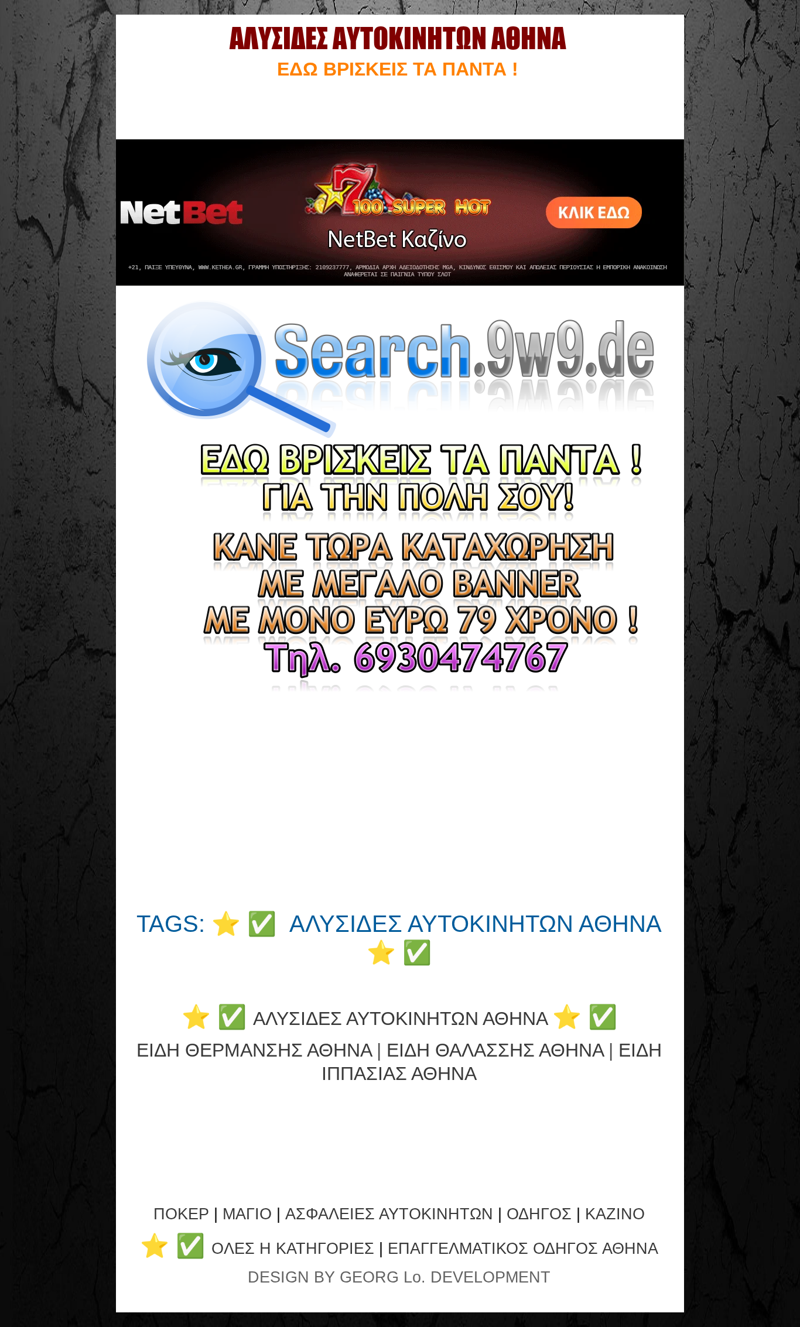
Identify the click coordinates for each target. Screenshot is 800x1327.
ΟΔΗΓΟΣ (539, 1214)
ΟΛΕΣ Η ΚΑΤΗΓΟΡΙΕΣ (295, 1248)
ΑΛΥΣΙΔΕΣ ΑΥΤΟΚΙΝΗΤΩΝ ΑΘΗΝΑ (400, 1018)
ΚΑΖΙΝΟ (615, 1214)
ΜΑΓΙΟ (247, 1214)
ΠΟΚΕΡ (181, 1214)
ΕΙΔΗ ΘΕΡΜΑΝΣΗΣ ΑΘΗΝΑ (253, 1050)
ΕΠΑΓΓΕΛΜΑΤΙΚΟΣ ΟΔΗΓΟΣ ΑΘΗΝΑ (523, 1248)
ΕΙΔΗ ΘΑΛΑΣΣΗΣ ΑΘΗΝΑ (495, 1050)
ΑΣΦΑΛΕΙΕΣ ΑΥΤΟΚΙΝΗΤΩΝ (389, 1214)
